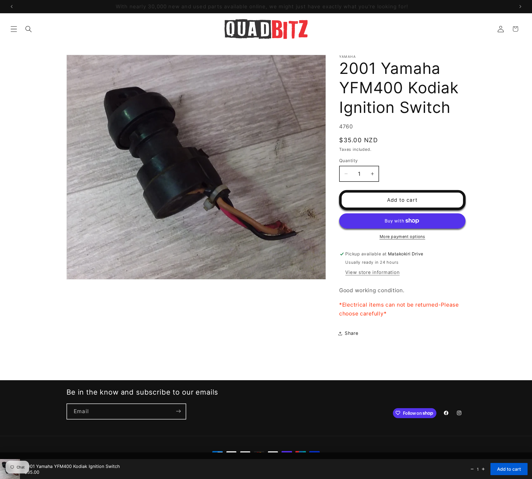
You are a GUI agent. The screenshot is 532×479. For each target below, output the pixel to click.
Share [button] (352, 333)
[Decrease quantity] (472, 469)
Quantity (348, 160)
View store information (372, 272)
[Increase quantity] (483, 469)
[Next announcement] (520, 6)
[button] (14, 29)
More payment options (402, 236)
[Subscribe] (178, 411)
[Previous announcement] (12, 6)
